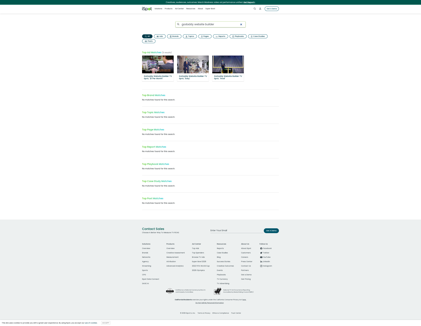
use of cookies (91, 323)
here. (244, 300)
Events (220, 270)
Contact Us (246, 266)
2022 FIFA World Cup (201, 266)
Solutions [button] (158, 8)
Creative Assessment (175, 252)
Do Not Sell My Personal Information (210, 303)
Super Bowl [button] (210, 8)
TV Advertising (223, 283)
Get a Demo (246, 274)
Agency (145, 261)
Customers (246, 252)
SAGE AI (145, 283)
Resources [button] (190, 8)
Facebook (267, 248)
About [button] (200, 8)
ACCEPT (105, 323)
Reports (221, 36)
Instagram (267, 266)
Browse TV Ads (198, 257)
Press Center (246, 261)
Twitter (266, 252)
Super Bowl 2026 (199, 261)
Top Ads (195, 248)
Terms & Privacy (204, 313)
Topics (191, 36)
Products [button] (168, 8)
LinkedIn (266, 261)
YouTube (266, 257)
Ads (161, 36)
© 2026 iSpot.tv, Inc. (187, 313)
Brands (175, 36)
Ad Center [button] (179, 8)
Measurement (172, 257)
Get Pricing (246, 279)
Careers (244, 257)
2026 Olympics (198, 270)
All (148, 36)
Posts (150, 41)
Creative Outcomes (225, 266)
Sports (145, 270)
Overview (146, 248)
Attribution (171, 261)
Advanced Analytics (175, 266)
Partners (245, 270)
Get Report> (249, 2)
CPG (144, 274)
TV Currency (222, 279)
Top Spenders (198, 252)
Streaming (146, 266)
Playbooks (239, 36)
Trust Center (236, 313)
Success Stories (223, 261)
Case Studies (259, 36)
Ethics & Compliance (220, 313)
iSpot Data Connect (150, 279)
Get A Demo (272, 8)
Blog (219, 257)
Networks (146, 257)
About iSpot (246, 248)
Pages (206, 36)
